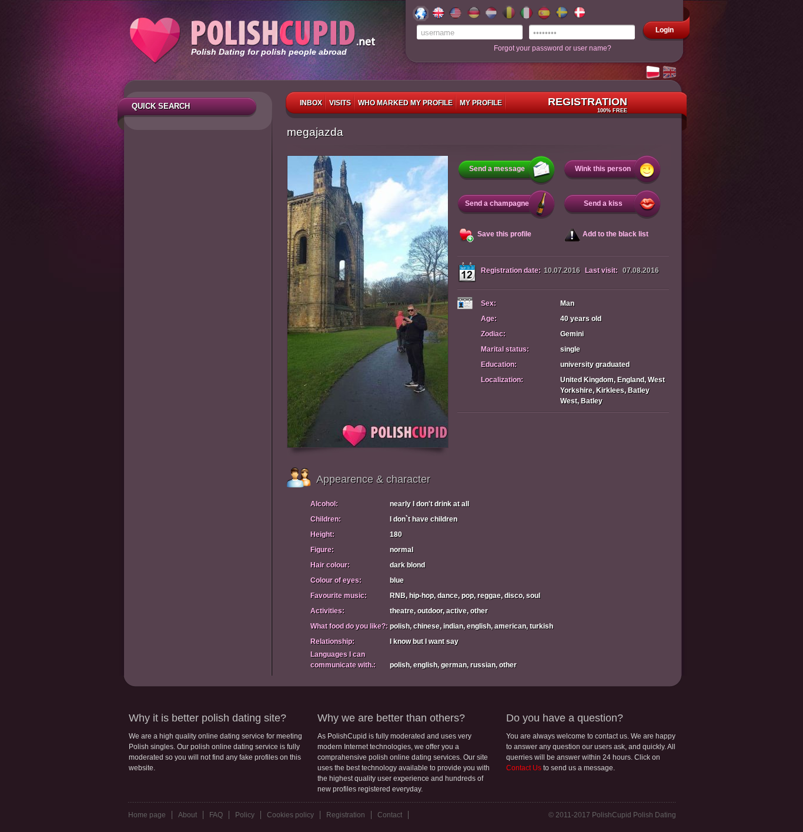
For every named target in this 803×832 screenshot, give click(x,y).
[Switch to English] (670, 73)
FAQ (216, 815)
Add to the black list (615, 234)
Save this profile (504, 234)
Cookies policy (290, 815)
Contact (389, 815)
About (187, 815)
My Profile (481, 103)
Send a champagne (497, 203)
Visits (340, 103)
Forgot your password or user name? (552, 48)
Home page (147, 815)
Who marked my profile (405, 103)
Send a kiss (603, 203)
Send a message (497, 169)
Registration (587, 104)
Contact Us (523, 768)
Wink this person (603, 169)
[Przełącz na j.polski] (653, 73)
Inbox (311, 103)
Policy (245, 815)
